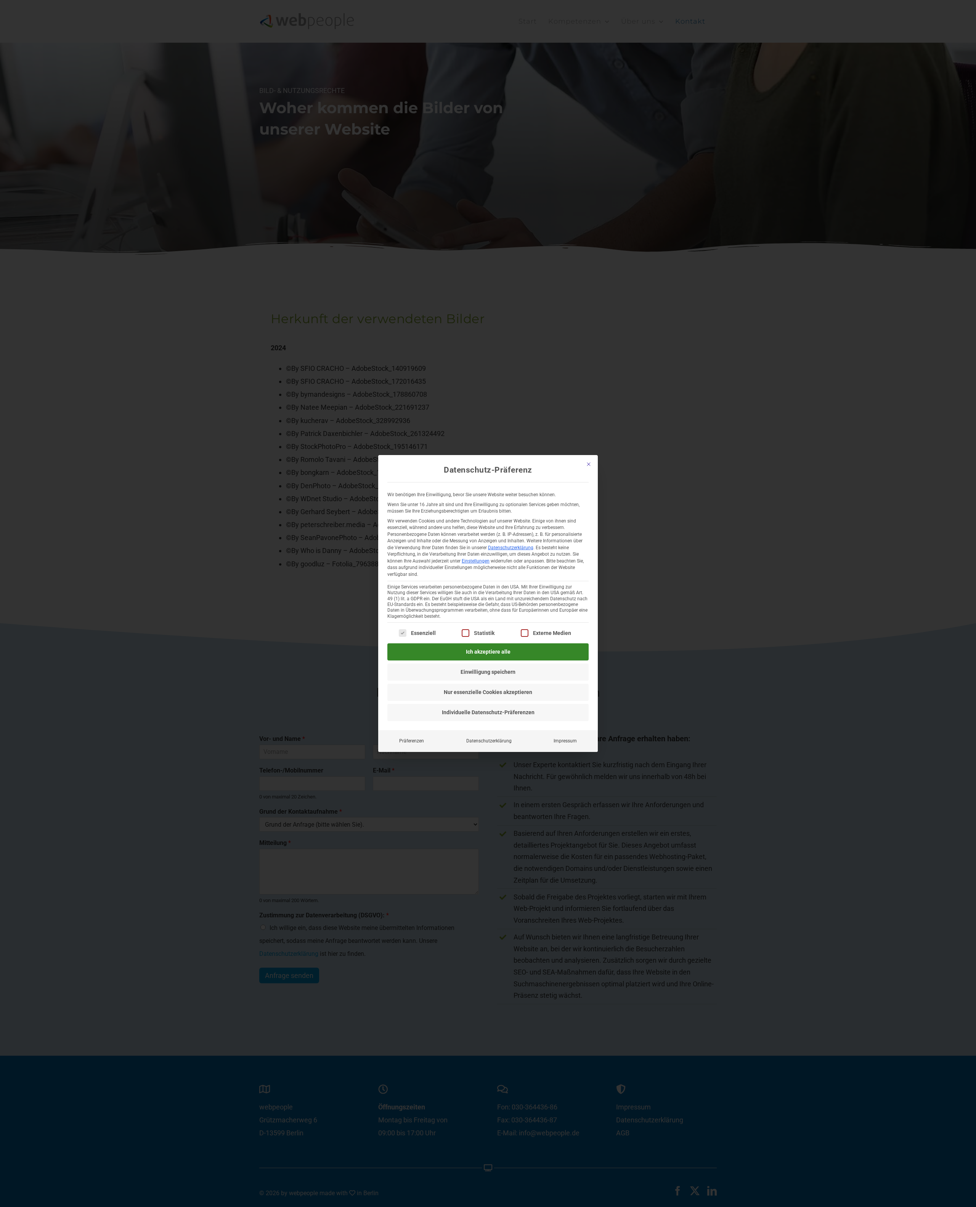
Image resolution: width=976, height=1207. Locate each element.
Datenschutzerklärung (510, 547)
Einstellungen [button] (476, 561)
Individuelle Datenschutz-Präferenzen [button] (488, 712)
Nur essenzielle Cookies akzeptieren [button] (488, 692)
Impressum (565, 741)
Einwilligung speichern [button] (488, 672)
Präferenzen (411, 741)
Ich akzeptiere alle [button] (488, 652)
